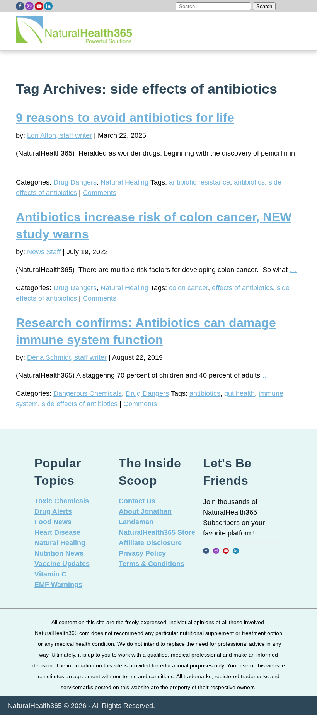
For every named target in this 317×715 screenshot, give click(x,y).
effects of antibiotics (242, 288)
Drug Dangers (75, 182)
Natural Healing (124, 182)
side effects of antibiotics (80, 404)
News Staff (44, 252)
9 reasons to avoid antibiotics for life (125, 118)
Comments (99, 193)
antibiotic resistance (199, 182)
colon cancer (188, 288)
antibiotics (249, 182)
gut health (239, 393)
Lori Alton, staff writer (59, 135)
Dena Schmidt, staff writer (67, 357)
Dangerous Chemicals (87, 393)
